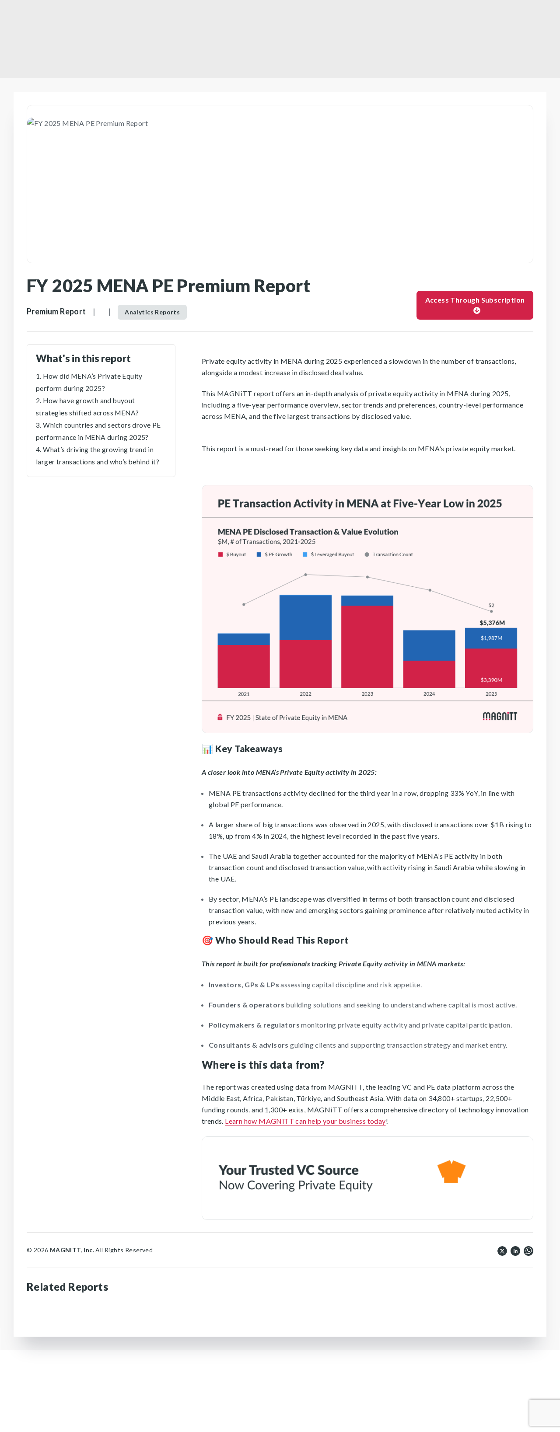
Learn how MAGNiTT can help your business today (305, 1121)
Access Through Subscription (475, 300)
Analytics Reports (152, 312)
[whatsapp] (528, 1250)
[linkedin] (515, 1250)
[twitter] (502, 1250)
